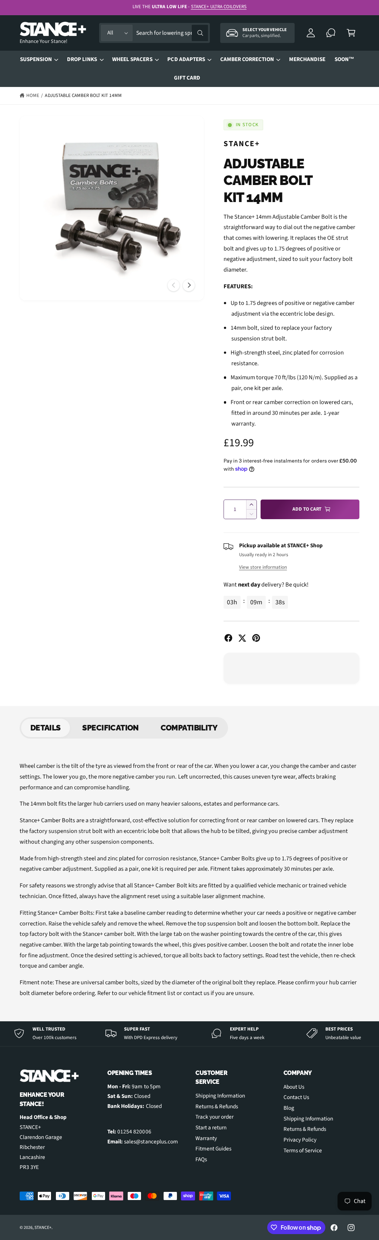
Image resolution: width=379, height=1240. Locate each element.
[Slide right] (189, 285)
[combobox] (172, 33)
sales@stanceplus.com (151, 1141)
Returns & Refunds (216, 1106)
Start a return (211, 1127)
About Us (294, 1087)
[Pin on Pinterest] (256, 638)
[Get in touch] (331, 33)
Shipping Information (220, 1096)
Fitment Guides (213, 1149)
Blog (289, 1108)
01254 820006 (134, 1132)
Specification (110, 727)
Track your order (214, 1117)
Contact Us (296, 1097)
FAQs (201, 1159)
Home (32, 95)
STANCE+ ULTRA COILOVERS (218, 6)
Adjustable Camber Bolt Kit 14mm (83, 95)
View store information (263, 567)
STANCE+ (242, 143)
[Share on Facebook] (228, 638)
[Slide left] (174, 285)
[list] (189, 1033)
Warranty (206, 1138)
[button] (351, 33)
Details (45, 727)
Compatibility (189, 727)
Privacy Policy (300, 1140)
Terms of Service (303, 1150)
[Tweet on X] (242, 638)
